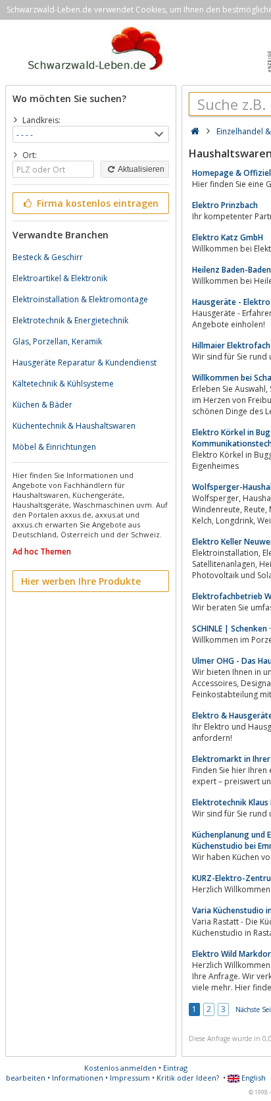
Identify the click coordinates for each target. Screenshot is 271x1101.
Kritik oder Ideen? (188, 1078)
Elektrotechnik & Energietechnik (70, 320)
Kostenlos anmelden (120, 1068)
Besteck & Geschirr (47, 257)
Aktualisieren (140, 169)
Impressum (130, 1078)
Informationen (77, 1078)
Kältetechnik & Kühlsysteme (63, 383)
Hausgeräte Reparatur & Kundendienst (84, 362)
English (252, 1078)
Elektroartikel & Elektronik (59, 278)
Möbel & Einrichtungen (54, 446)
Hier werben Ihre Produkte (81, 581)
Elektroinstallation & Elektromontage (80, 299)
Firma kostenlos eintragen (96, 203)
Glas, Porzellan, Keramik (57, 341)
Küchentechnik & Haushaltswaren (74, 425)
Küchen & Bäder (42, 404)
